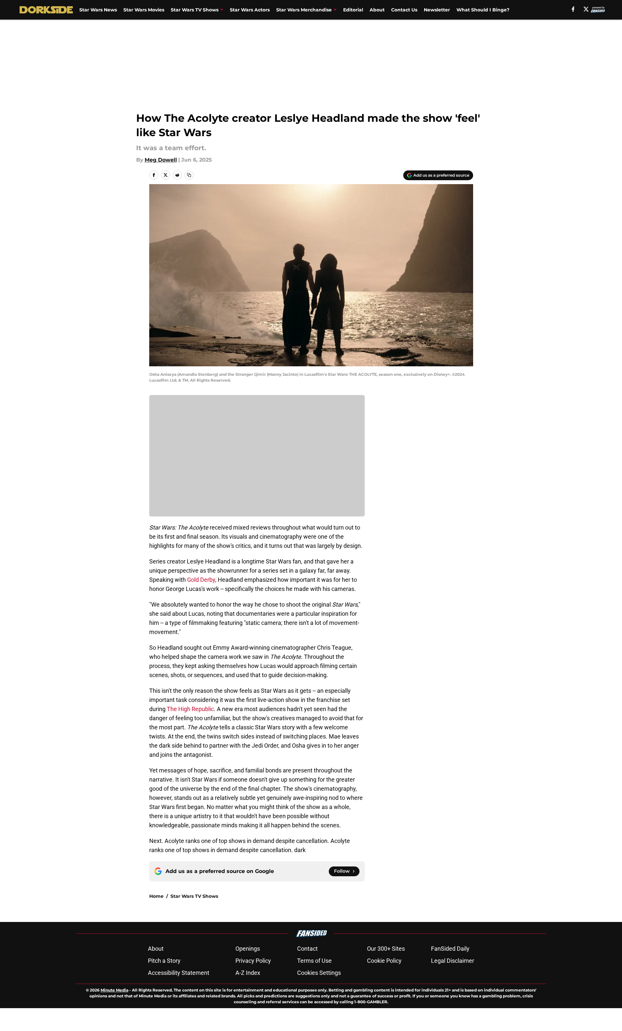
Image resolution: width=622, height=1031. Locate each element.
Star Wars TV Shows (194, 10)
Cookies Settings (319, 972)
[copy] (189, 175)
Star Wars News (98, 10)
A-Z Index (247, 972)
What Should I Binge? (482, 10)
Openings (247, 948)
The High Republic (190, 709)
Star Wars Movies (143, 10)
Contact (307, 948)
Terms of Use (314, 960)
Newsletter (437, 10)
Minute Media (114, 990)
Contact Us (404, 10)
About (377, 10)
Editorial (353, 10)
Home (156, 896)
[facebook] (573, 9)
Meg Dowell (161, 160)
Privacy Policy (253, 960)
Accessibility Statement (178, 972)
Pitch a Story (164, 960)
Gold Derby (201, 579)
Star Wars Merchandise (304, 10)
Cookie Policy (384, 960)
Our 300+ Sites (386, 948)
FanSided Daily (450, 948)
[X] (586, 9)
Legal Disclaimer (452, 960)
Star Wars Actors (250, 10)
